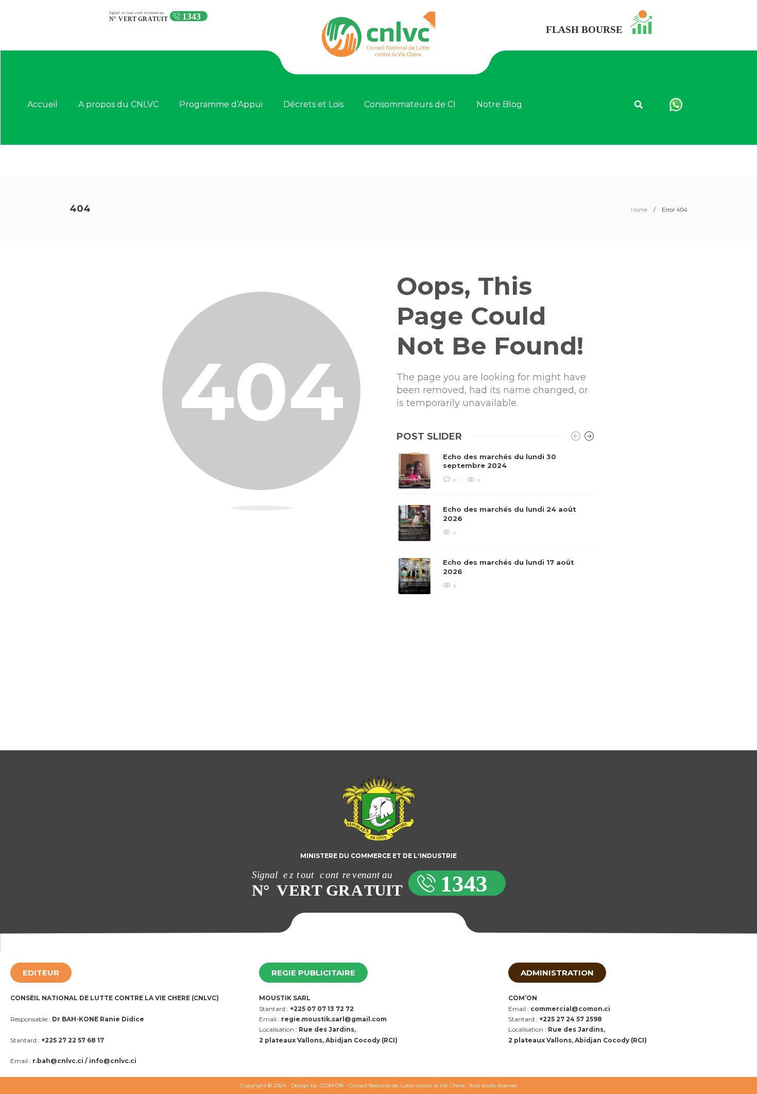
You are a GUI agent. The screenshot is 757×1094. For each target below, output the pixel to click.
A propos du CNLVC (118, 104)
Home (639, 209)
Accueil (42, 104)
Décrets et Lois (313, 104)
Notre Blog (499, 104)
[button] (638, 104)
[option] (496, 523)
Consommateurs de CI (410, 104)
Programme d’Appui (221, 104)
